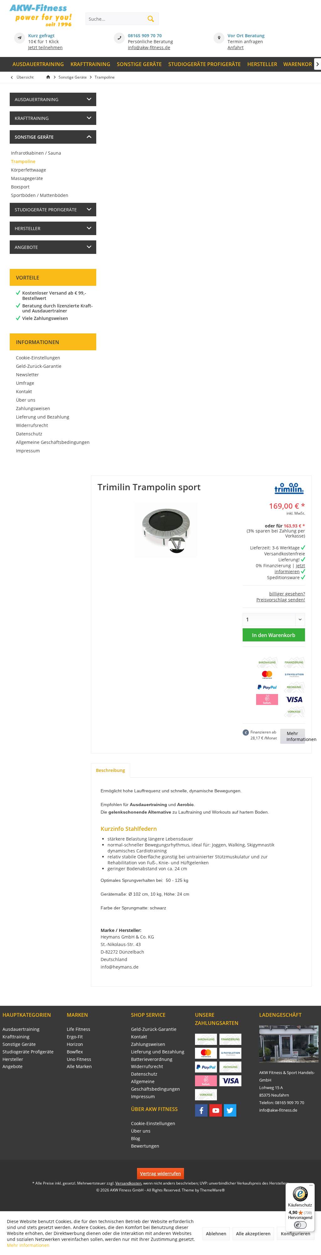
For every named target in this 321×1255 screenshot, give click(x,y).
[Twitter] (230, 1110)
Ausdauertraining (36, 99)
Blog (135, 1138)
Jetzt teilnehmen (45, 47)
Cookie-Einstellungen (38, 358)
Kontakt (24, 391)
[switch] (300, 1225)
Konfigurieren (295, 1234)
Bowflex (75, 1052)
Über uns (25, 400)
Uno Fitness (79, 1059)
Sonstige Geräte (34, 137)
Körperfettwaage (28, 170)
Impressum (28, 451)
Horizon (75, 1044)
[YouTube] (215, 1110)
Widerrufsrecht (32, 425)
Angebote (26, 247)
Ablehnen (216, 1234)
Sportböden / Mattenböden (39, 195)
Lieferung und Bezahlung (42, 417)
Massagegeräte (27, 178)
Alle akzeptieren (253, 1234)
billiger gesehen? (287, 594)
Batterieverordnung (151, 1059)
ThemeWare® (212, 1190)
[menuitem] (38, 64)
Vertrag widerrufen (160, 1173)
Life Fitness (78, 1029)
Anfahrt (236, 47)
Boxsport (20, 187)
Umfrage (25, 383)
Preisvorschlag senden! (280, 600)
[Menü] (311, 1187)
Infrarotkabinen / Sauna (36, 153)
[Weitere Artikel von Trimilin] (289, 488)
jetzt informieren (290, 568)
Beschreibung (110, 770)
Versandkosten (128, 1183)
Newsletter (27, 375)
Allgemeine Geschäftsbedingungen (53, 442)
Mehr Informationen (302, 736)
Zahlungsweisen (33, 408)
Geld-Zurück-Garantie (38, 366)
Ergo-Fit (75, 1037)
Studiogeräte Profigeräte (46, 210)
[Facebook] (201, 1110)
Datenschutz (29, 434)
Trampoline (23, 161)
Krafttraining (32, 118)
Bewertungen (145, 1146)
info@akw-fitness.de (149, 47)
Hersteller (27, 228)
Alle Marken (79, 1066)
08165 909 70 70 (145, 36)
